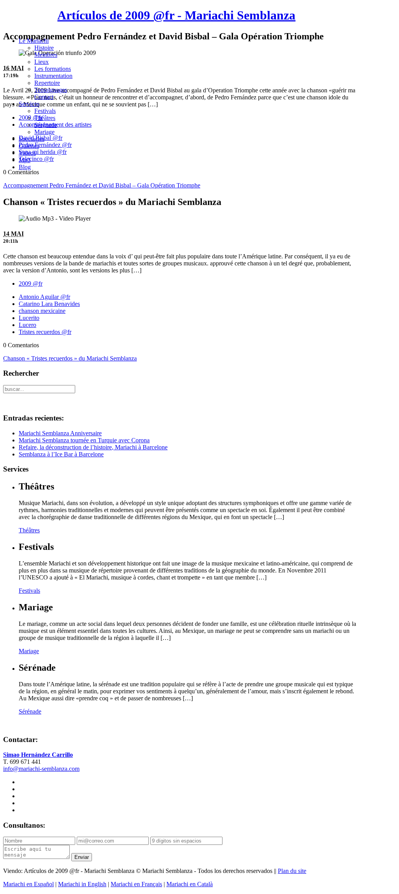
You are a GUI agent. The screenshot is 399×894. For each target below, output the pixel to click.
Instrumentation (53, 75)
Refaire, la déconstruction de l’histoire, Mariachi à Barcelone (93, 447)
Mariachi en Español (28, 884)
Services (29, 104)
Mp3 (24, 160)
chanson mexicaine (42, 310)
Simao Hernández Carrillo (38, 754)
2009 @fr (30, 283)
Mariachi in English (82, 884)
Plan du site (292, 870)
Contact (43, 97)
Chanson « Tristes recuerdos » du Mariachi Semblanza (70, 358)
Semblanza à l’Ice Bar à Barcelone (61, 454)
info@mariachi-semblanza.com (41, 768)
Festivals (45, 111)
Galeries (29, 146)
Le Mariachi (34, 40)
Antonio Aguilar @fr (44, 296)
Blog (25, 167)
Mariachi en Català (189, 884)
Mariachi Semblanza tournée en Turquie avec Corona (84, 440)
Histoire (44, 47)
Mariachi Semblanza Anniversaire (60, 433)
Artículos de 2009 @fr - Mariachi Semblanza (176, 15)
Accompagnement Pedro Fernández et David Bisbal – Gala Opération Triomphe (101, 185)
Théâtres (44, 118)
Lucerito (29, 317)
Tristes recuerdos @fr (45, 332)
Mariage (44, 132)
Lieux (41, 61)
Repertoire (47, 83)
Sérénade (45, 125)
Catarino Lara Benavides (49, 303)
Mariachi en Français (136, 884)
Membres (45, 54)
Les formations (52, 68)
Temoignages (50, 90)
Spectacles (31, 139)
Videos (27, 153)
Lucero (27, 325)
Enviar (81, 857)
